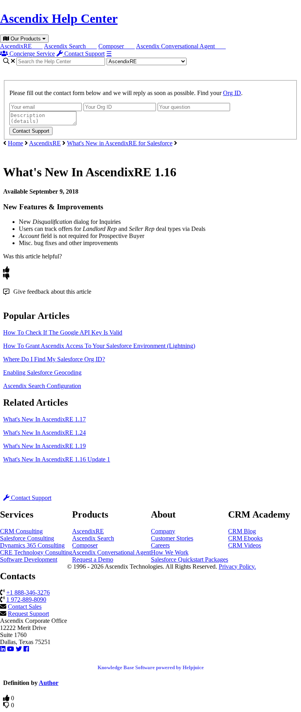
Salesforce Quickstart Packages (189, 559)
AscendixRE (21, 46)
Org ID (232, 93)
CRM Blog (242, 531)
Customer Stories (172, 538)
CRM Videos (244, 545)
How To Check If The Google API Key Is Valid (62, 332)
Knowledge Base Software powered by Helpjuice (151, 667)
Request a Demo (92, 559)
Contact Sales (25, 606)
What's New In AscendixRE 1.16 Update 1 (56, 459)
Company (163, 531)
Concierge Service (31, 53)
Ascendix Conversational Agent (181, 46)
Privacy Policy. (237, 566)
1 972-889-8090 (26, 599)
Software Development (28, 559)
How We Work (170, 552)
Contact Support (84, 53)
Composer (116, 46)
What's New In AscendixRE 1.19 (44, 446)
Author (48, 682)
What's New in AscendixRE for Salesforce (119, 143)
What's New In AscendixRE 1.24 (44, 432)
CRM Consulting (21, 531)
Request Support (28, 613)
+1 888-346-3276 (28, 592)
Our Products (25, 39)
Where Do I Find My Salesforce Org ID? (54, 359)
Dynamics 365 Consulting (32, 545)
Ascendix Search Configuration (42, 386)
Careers (160, 545)
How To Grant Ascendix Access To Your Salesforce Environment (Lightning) (99, 345)
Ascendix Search (70, 46)
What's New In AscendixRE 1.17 (44, 419)
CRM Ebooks (245, 538)
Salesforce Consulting (27, 538)
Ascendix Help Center (59, 18)
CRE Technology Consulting (36, 552)
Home (15, 143)
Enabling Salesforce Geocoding (42, 372)
